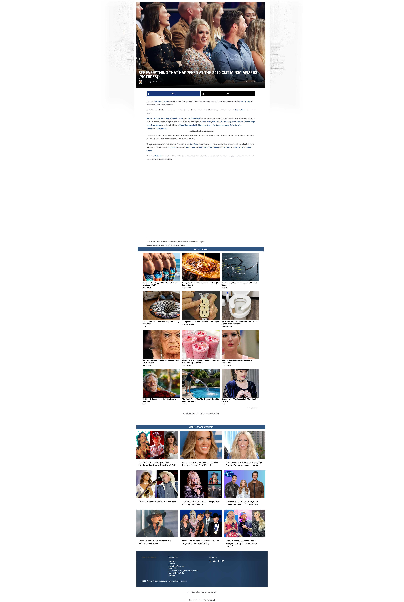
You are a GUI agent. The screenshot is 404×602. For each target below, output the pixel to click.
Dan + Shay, (227, 122)
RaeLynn (201, 242)
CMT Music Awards (161, 101)
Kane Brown (194, 144)
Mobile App (172, 575)
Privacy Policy (173, 568)
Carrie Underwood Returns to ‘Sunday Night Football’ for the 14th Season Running (244, 464)
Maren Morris (166, 118)
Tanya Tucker (204, 147)
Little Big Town (245, 101)
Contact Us (172, 561)
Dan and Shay (172, 242)
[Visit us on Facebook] (219, 561)
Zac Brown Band (194, 118)
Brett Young (214, 147)
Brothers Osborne (153, 118)
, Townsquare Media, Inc (166, 581)
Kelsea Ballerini (183, 242)
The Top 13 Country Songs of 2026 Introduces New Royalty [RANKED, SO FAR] (157, 464)
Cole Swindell (217, 122)
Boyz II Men (226, 147)
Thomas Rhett (239, 110)
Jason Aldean (156, 125)
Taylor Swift (234, 125)
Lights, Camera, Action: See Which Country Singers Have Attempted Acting (200, 542)
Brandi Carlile (206, 122)
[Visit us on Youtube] (215, 561)
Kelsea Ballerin (161, 128)
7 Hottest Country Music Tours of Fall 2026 (157, 501)
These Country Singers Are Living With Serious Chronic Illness (155, 542)
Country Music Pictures (177, 245)
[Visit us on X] (224, 561)
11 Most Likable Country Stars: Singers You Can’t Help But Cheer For (200, 503)
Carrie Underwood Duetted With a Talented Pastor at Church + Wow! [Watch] (200, 464)
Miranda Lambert (177, 118)
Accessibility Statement (176, 566)
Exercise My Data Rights (176, 573)
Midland (158, 156)
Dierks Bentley (237, 122)
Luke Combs (216, 125)
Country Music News (162, 245)
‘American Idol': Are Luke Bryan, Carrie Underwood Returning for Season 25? (242, 503)
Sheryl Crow (238, 147)
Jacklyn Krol (146, 82)
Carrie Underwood (162, 242)
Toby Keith (172, 147)
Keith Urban (197, 125)
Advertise (172, 564)
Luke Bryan (207, 125)
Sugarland (225, 125)
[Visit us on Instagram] (211, 561)
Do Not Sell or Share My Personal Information (183, 571)
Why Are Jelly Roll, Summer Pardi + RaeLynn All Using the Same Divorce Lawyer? (241, 543)
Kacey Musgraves (186, 125)
